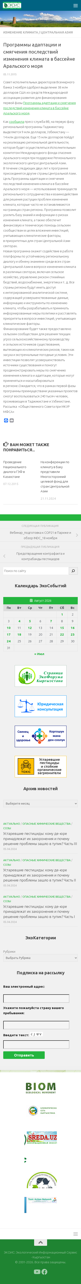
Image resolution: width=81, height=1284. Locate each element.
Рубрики (9, 951)
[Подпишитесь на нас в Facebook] (44, 1272)
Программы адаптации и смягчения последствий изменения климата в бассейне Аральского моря (39, 108)
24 (9, 641)
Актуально (11, 823)
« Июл (39, 654)
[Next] (47, 1113)
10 (9, 628)
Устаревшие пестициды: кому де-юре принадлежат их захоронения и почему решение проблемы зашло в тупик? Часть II (39, 875)
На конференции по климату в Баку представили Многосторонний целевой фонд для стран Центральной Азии (55, 476)
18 (19, 634)
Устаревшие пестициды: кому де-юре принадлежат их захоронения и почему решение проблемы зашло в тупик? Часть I (39, 911)
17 (9, 634)
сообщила (16, 121)
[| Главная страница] (15, 5)
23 (73, 634)
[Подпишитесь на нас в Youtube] (37, 1272)
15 (62, 628)
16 (73, 628)
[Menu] (75, 5)
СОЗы (7, 828)
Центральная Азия (57, 32)
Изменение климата (20, 32)
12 (30, 628)
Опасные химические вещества (46, 823)
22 (62, 634)
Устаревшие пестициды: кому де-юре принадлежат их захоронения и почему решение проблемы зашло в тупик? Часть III (40, 838)
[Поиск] (73, 571)
